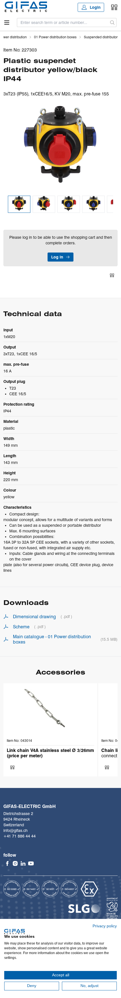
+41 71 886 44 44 (19, 836)
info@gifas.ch (15, 830)
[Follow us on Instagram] (15, 863)
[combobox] (63, 22)
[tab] (19, 204)
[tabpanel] (60, 148)
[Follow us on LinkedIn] (23, 863)
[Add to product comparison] (112, 275)
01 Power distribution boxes (55, 37)
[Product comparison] (114, 7)
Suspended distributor (101, 37)
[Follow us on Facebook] (7, 863)
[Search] (112, 22)
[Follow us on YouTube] (31, 863)
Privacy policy (105, 926)
